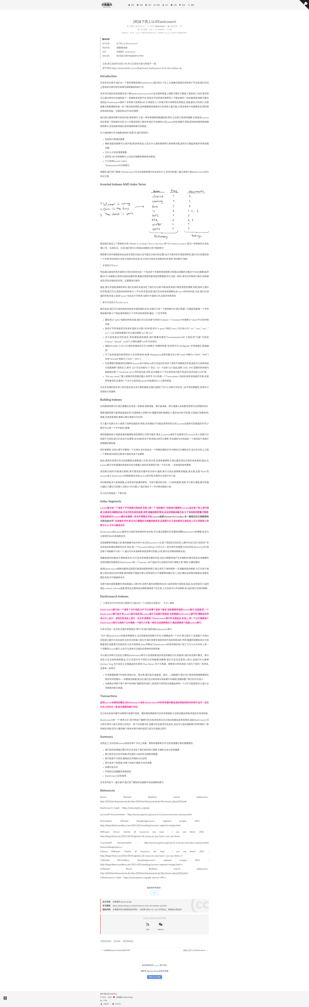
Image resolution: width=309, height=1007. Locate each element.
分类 (175, 5)
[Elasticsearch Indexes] (207, 596)
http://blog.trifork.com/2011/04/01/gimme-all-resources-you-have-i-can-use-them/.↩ (141, 856)
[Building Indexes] (207, 400)
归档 (141, 5)
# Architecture (128, 941)
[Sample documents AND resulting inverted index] (154, 214)
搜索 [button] (192, 5)
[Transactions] (207, 696)
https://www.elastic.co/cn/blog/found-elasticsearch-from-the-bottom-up (147, 68)
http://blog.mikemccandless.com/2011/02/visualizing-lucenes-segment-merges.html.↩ (141, 865)
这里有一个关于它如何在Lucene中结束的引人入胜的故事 (143, 381)
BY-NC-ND (153, 910)
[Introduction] (207, 76)
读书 (149, 5)
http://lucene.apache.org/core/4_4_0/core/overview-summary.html (160, 815)
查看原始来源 (121, 48)
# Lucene (117, 941)
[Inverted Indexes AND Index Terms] (207, 184)
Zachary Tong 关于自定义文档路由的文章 (120, 664)
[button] (5, 998)
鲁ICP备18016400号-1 (108, 994)
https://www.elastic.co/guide (135, 808)
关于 (166, 5)
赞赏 (154, 893)
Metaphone (155, 355)
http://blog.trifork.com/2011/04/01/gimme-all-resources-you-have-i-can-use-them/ (140, 836)
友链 (158, 5)
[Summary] (207, 737)
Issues (156, 965)
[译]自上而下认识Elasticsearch (194, 950)
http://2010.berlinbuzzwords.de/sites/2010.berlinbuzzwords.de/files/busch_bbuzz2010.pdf (143, 801)
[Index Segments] (207, 501)
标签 (183, 5)
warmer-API (145, 562)
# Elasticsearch (106, 941)
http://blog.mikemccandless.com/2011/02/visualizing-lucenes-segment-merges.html (140, 825)
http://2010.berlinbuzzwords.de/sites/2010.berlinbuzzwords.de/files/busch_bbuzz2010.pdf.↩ (144, 873)
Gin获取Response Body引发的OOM (116, 950)
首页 (132, 5)
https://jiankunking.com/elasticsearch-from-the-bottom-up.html (140, 906)
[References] (207, 790)
